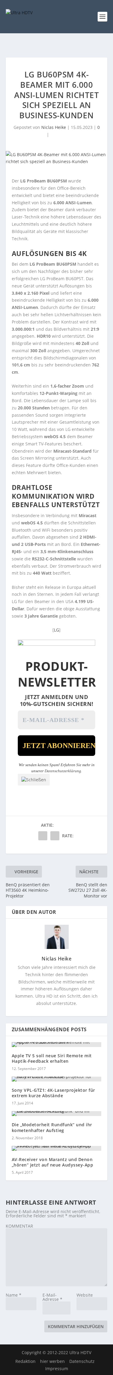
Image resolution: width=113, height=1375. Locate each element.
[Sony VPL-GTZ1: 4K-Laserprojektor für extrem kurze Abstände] (57, 1079)
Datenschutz (82, 1361)
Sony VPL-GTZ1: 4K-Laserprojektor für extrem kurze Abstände (53, 1092)
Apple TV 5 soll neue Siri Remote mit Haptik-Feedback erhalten (52, 1058)
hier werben (52, 1361)
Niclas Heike (53, 127)
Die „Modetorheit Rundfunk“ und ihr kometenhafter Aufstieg (52, 1127)
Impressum (56, 1368)
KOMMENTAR (19, 1226)
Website (85, 1295)
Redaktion (25, 1361)
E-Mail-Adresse (52, 1297)
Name (13, 1295)
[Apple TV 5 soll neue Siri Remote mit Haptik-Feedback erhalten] (57, 1044)
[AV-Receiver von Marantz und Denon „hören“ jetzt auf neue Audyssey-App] (57, 1148)
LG (56, 630)
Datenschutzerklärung (63, 771)
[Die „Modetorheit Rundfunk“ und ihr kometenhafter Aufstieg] (57, 1113)
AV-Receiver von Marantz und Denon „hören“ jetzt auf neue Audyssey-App (52, 1162)
